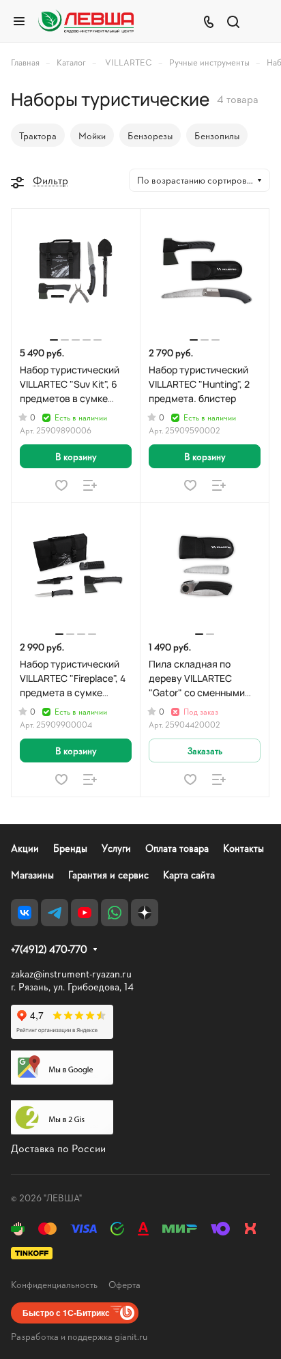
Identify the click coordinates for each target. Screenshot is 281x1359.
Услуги (116, 848)
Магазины (32, 875)
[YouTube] (84, 912)
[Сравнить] (90, 485)
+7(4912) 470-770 (49, 949)
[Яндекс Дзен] (144, 912)
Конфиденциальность (54, 1284)
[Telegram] (54, 912)
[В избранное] (61, 485)
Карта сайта (189, 875)
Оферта (124, 1284)
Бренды (70, 848)
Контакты (243, 848)
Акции (25, 848)
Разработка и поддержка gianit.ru (79, 1336)
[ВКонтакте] (24, 912)
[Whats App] (114, 912)
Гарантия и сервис (108, 875)
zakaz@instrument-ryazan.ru (71, 974)
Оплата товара (177, 848)
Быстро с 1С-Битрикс (66, 1312)
